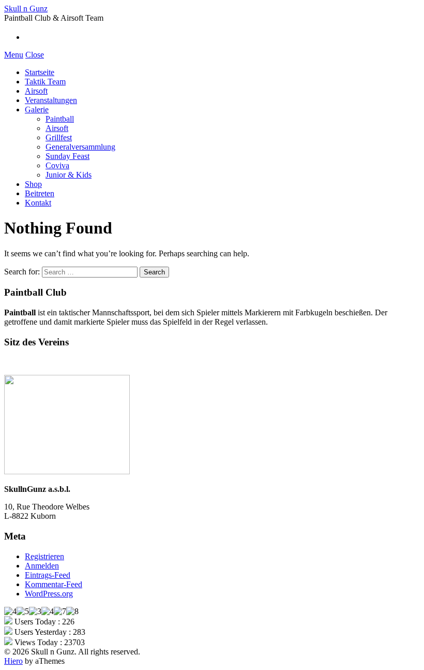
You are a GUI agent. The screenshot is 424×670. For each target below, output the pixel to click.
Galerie (37, 109)
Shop (33, 184)
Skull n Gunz (26, 8)
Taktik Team (45, 81)
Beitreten (39, 193)
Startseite (39, 72)
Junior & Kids (69, 174)
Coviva (57, 165)
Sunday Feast (67, 156)
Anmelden (42, 565)
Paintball (60, 118)
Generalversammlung (80, 146)
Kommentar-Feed (53, 584)
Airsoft (36, 90)
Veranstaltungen (51, 100)
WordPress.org (49, 593)
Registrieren (44, 556)
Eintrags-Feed (47, 575)
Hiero (13, 661)
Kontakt (38, 202)
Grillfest (59, 137)
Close (34, 54)
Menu (13, 54)
